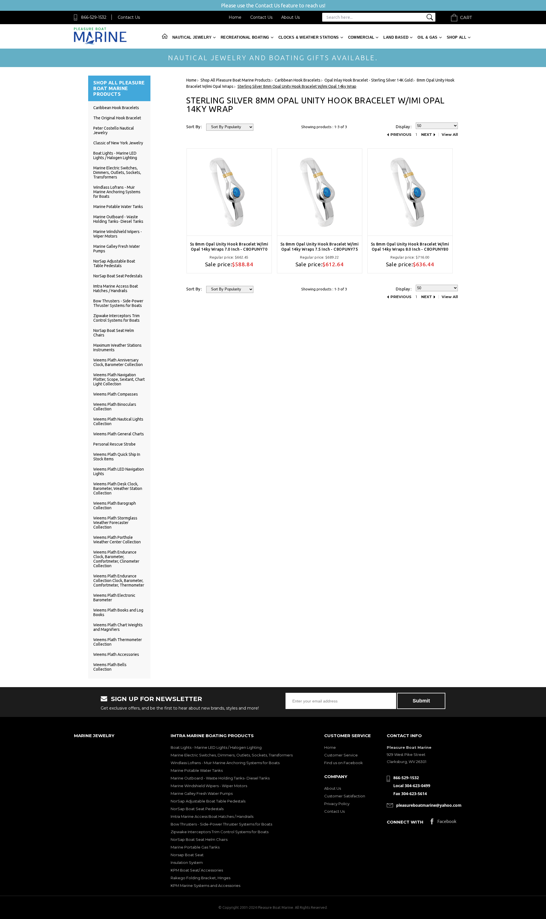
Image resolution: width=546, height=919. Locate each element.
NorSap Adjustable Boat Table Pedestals (114, 263)
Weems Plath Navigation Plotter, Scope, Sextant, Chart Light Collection (119, 379)
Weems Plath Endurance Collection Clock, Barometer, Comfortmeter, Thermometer (118, 580)
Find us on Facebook (343, 762)
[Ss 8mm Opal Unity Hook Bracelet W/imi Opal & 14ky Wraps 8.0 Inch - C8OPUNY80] (410, 192)
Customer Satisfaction (344, 796)
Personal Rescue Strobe (114, 444)
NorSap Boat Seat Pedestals (117, 276)
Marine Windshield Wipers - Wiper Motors (209, 785)
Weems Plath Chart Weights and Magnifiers (118, 627)
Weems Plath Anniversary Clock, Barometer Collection (118, 362)
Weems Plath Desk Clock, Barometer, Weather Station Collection (117, 488)
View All (450, 134)
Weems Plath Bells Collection (110, 666)
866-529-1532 (93, 17)
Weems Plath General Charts (118, 434)
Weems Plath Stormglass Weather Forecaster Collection (115, 522)
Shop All (456, 37)
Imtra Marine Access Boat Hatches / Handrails (115, 288)
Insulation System (187, 862)
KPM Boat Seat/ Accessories (197, 870)
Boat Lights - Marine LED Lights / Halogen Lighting (115, 155)
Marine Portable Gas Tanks (195, 847)
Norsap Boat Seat (187, 855)
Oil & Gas (427, 37)
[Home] (100, 43)
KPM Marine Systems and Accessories (205, 885)
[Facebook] (443, 823)
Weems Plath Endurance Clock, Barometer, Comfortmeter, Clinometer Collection (116, 559)
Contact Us (129, 17)
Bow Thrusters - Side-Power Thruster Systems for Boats (118, 303)
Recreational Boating (245, 37)
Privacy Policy (336, 803)
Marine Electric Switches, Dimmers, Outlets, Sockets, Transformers (117, 172)
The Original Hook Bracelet (117, 118)
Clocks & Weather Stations (308, 37)
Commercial (361, 37)
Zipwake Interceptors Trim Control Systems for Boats (116, 318)
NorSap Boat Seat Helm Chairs (199, 839)
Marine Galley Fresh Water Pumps (202, 793)
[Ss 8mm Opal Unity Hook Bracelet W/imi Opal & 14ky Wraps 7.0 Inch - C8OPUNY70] (229, 192)
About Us (290, 17)
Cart (466, 17)
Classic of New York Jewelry (118, 143)
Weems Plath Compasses (115, 394)
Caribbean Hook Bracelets (116, 107)
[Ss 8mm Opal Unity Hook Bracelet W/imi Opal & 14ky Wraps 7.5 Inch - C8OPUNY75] (320, 192)
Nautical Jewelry (192, 37)
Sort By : (194, 126)
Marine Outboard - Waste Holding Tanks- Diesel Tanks (118, 219)
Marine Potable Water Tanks (118, 206)
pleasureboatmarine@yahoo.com (429, 805)
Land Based (395, 37)
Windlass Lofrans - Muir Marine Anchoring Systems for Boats (116, 192)
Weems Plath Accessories (116, 654)
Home (235, 17)
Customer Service (341, 755)
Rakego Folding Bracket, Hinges (200, 878)
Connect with (405, 822)
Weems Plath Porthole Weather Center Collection (117, 539)
